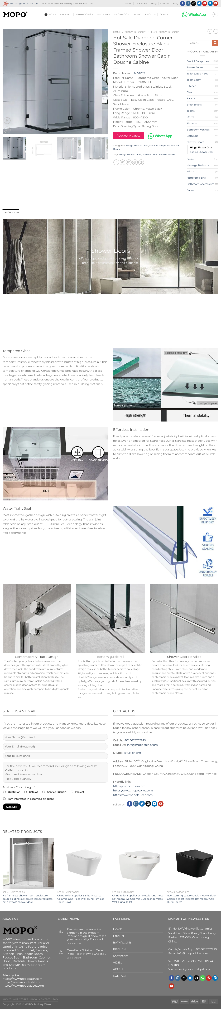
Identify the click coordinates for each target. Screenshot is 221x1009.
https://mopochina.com (129, 786)
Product (66, 14)
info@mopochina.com (142, 744)
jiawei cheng (132, 752)
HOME (52, 14)
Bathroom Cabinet (36, 957)
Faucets (41, 950)
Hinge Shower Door (164, 32)
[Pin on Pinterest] (135, 162)
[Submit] (215, 43)
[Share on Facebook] (116, 162)
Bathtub (19, 961)
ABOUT (149, 14)
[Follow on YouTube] (215, 3)
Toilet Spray (194, 79)
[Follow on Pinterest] (204, 3)
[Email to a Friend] (129, 162)
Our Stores (141, 3)
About (128, 3)
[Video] (7, 120)
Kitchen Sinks (12, 954)
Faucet (191, 98)
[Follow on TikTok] (193, 3)
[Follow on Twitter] (199, 3)
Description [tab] (11, 212)
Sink (189, 92)
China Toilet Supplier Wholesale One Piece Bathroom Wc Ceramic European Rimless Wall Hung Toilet (137, 898)
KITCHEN (102, 14)
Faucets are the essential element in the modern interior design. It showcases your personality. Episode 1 (86, 934)
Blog (154, 3)
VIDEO (137, 14)
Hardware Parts (196, 177)
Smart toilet (25, 950)
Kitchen (191, 86)
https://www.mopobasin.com (22, 978)
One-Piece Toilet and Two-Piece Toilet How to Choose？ (87, 952)
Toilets (191, 110)
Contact (164, 3)
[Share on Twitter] (122, 162)
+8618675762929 (134, 740)
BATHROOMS (83, 14)
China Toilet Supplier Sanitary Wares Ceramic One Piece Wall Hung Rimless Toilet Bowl (80, 898)
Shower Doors (135, 32)
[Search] (215, 14)
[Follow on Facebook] (182, 3)
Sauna (190, 190)
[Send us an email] (148, 804)
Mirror (190, 171)
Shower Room (167, 154)
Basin (190, 159)
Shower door (111, 302)
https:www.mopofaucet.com (133, 795)
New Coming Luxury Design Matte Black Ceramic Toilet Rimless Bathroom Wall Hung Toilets (191, 898)
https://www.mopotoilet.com (133, 790)
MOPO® (139, 73)
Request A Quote (129, 135)
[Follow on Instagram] (188, 3)
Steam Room (195, 67)
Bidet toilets (194, 104)
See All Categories (159, 145)
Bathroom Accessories (200, 183)
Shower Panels (37, 961)
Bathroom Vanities (198, 129)
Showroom (121, 14)
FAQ (175, 3)
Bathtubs (192, 135)
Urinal (190, 117)
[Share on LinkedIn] (141, 162)
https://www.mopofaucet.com (23, 985)
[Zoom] (7, 130)
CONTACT (165, 14)
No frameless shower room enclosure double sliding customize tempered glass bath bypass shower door (27, 898)
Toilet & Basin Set (197, 73)
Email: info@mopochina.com (23, 3)
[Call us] (202, 978)
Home (117, 32)
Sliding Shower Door (201, 151)
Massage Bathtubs (198, 165)
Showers (192, 123)
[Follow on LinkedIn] (210, 3)
